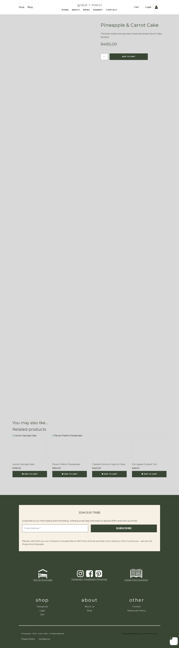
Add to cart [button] (31, 474)
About (76, 10)
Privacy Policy (28, 639)
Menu (86, 10)
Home (65, 10)
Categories (42, 606)
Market (98, 10)
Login (148, 7)
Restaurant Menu (136, 610)
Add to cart (128, 56)
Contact (111, 10)
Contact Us (44, 639)
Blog (30, 7)
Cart (136, 7)
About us (89, 606)
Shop (21, 7)
